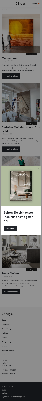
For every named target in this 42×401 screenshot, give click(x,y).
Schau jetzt (10, 228)
